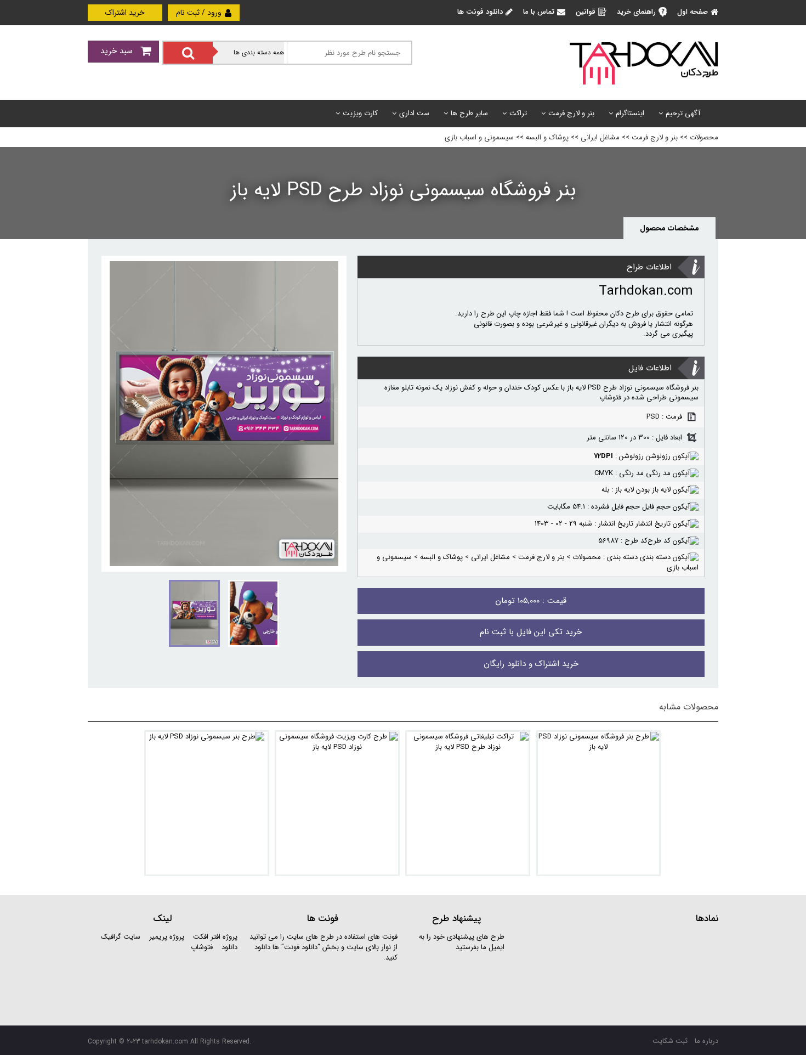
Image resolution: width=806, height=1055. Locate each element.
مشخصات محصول (669, 228)
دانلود (229, 947)
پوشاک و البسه (547, 137)
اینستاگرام (630, 113)
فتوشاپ (202, 947)
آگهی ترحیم (683, 113)
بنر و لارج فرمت (571, 113)
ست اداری (414, 113)
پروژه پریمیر (165, 937)
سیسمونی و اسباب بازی (479, 137)
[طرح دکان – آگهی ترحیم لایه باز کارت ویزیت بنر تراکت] (643, 62)
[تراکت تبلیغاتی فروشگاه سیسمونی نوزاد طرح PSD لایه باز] (468, 803)
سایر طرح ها (469, 113)
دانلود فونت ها (480, 12)
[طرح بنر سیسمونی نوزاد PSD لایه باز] (207, 803)
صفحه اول (692, 12)
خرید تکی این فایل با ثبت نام (531, 632)
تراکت (518, 113)
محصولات (704, 137)
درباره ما (706, 1041)
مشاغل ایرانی (600, 137)
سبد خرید (117, 51)
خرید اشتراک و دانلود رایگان (531, 663)
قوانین (585, 12)
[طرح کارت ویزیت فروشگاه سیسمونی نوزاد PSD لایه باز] (337, 803)
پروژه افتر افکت (215, 937)
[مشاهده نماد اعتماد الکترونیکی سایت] (636, 973)
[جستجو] (188, 53)
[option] (224, 413)
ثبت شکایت (670, 1041)
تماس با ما (538, 12)
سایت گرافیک (120, 937)
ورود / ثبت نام (200, 13)
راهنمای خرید (636, 12)
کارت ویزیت (360, 113)
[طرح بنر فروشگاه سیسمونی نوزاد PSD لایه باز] (599, 803)
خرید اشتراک (125, 13)
